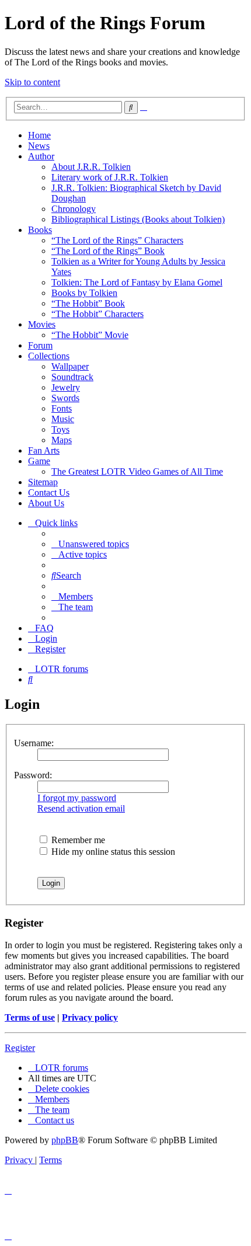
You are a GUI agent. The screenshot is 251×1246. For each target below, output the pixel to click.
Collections (48, 356)
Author (41, 156)
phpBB (64, 1140)
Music (62, 419)
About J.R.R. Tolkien (91, 167)
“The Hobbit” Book (88, 303)
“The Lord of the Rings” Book (108, 251)
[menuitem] (90, 544)
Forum (40, 345)
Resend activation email (81, 808)
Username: (34, 743)
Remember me (77, 840)
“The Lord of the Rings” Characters (117, 240)
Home (39, 135)
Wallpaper (70, 366)
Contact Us (48, 492)
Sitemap (43, 482)
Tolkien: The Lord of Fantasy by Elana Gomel (136, 282)
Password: (33, 775)
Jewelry (65, 387)
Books (40, 230)
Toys (60, 429)
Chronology (73, 209)
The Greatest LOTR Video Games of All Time (137, 471)
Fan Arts (44, 450)
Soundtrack (72, 377)
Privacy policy (90, 1017)
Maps (61, 440)
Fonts (61, 408)
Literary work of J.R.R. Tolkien (109, 177)
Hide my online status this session (112, 852)
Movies (41, 324)
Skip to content (32, 82)
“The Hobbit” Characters (97, 314)
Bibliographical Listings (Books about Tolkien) (138, 219)
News (39, 146)
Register (20, 1048)
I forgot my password (76, 798)
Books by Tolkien (84, 293)
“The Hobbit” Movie (89, 335)
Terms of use (30, 1017)
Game (39, 461)
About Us (46, 503)
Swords (65, 398)
